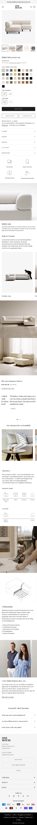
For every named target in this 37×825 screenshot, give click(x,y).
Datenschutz (29, 817)
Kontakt (18, 820)
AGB (14, 815)
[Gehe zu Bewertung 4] (19, 419)
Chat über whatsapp (18, 765)
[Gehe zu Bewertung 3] (18, 419)
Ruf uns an (18, 759)
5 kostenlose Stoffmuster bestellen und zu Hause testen (18, 1)
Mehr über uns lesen (8, 697)
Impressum (8, 815)
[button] (5, 48)
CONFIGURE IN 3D (27, 116)
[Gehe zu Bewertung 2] (17, 419)
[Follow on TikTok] (23, 796)
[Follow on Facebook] (9, 796)
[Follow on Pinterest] (18, 796)
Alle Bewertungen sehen (7, 388)
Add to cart (18, 109)
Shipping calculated (14, 62)
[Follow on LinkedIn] (28, 796)
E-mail (18, 770)
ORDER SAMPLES (10, 116)
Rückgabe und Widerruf (24, 815)
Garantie (21, 817)
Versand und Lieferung (10, 817)
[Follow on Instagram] (14, 796)
